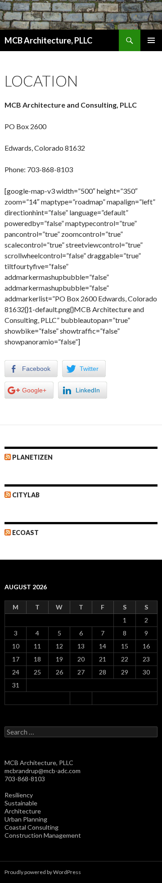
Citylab (26, 495)
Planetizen (32, 457)
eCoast (25, 532)
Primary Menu (151, 40)
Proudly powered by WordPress (42, 872)
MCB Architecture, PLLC (48, 40)
